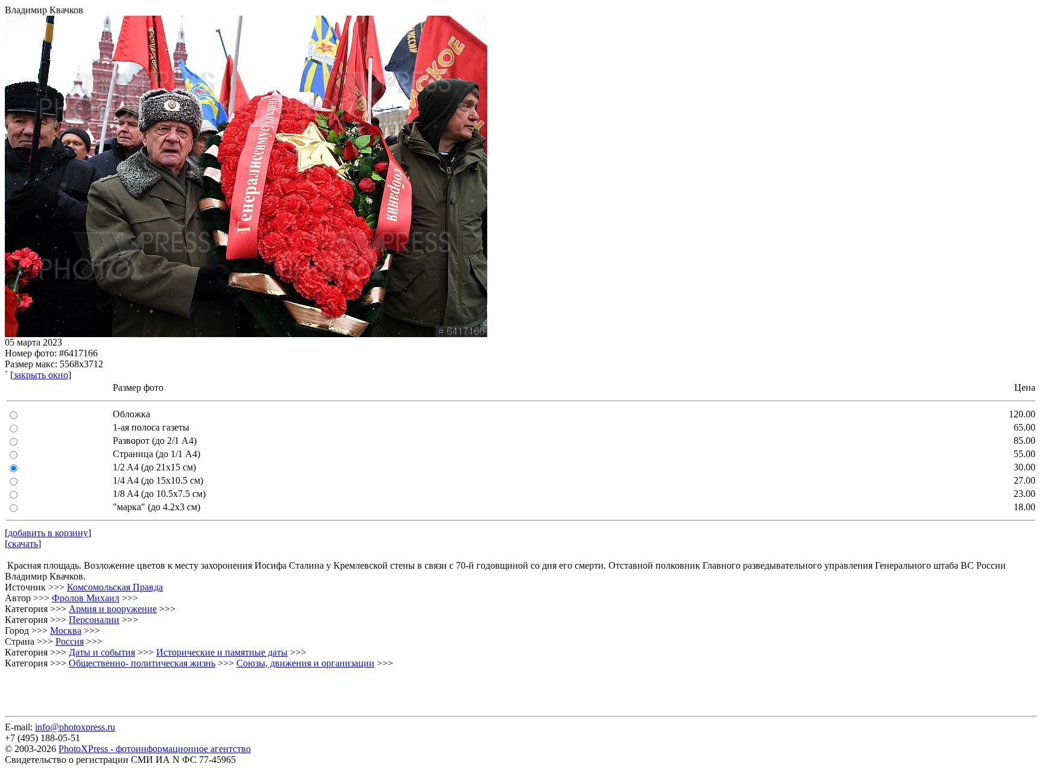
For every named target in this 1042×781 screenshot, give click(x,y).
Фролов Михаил (85, 598)
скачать (23, 544)
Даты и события (102, 652)
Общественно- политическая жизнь (142, 663)
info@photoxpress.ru (75, 727)
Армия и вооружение (113, 609)
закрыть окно (40, 375)
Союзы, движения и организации (305, 663)
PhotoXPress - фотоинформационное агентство (154, 749)
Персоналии (94, 620)
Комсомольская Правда (115, 587)
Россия (69, 641)
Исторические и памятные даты (222, 652)
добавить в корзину (48, 533)
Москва (65, 630)
